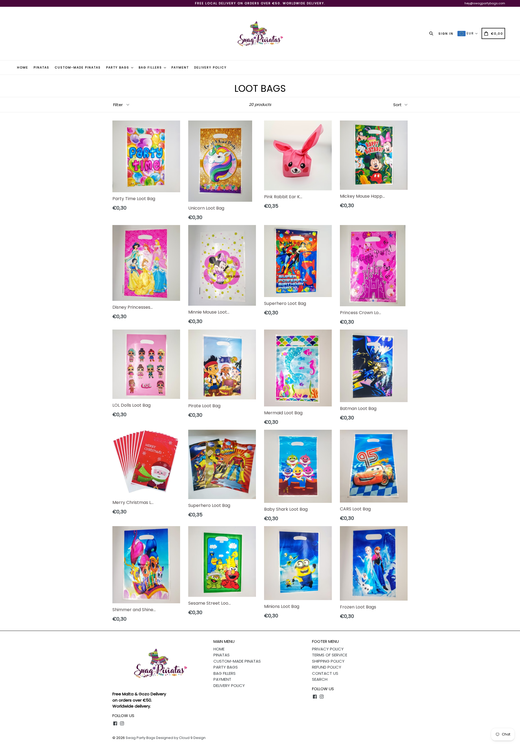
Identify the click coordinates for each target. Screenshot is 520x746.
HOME (22, 67)
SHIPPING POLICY (328, 661)
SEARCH (319, 679)
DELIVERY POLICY (210, 67)
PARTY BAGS (118, 67)
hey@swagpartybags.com (484, 3)
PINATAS (41, 67)
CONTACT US (325, 673)
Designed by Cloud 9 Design (181, 737)
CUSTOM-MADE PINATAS (78, 67)
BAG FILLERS (151, 67)
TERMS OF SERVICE (329, 655)
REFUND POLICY (326, 667)
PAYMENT (180, 67)
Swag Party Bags (140, 737)
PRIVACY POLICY (328, 649)
